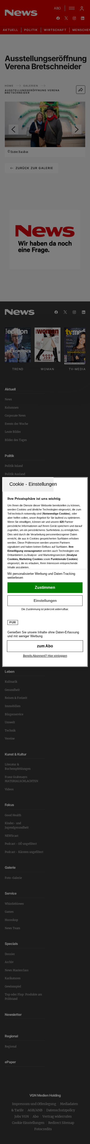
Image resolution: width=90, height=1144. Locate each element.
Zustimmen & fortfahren (44, 587)
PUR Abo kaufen (44, 646)
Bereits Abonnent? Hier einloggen (45, 656)
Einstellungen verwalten (44, 600)
